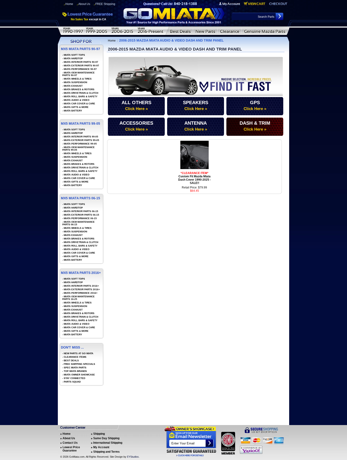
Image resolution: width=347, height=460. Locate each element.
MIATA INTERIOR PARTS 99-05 (81, 136)
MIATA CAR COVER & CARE (79, 103)
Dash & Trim (255, 126)
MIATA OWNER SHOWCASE (79, 374)
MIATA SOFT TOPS (74, 55)
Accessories (136, 126)
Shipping (99, 433)
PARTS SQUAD (72, 381)
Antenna (195, 126)
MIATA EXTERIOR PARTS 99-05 (81, 140)
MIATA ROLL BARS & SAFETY (80, 96)
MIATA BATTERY (73, 110)
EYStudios (133, 456)
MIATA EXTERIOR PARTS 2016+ (82, 289)
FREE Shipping (105, 4)
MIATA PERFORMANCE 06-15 (80, 218)
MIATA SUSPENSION (75, 82)
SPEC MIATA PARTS (75, 367)
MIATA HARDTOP (73, 58)
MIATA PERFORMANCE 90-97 (80, 69)
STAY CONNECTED (74, 378)
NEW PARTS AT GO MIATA (78, 353)
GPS (255, 105)
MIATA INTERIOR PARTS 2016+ (81, 286)
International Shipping (107, 442)
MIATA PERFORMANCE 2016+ (80, 293)
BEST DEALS (71, 360)
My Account (101, 447)
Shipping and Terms (106, 451)
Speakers (195, 105)
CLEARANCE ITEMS (75, 357)
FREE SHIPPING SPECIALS (79, 364)
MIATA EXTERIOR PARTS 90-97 (81, 65)
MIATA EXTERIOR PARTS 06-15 (81, 214)
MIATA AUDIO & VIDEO (76, 100)
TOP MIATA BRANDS (75, 371)
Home (69, 4)
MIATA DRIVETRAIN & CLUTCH (81, 93)
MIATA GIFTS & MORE (76, 107)
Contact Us (70, 442)
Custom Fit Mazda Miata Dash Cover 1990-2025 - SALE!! (194, 178)
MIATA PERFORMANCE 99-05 (80, 143)
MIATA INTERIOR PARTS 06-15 (81, 211)
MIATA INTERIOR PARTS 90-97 (81, 62)
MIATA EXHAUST (73, 86)
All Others (136, 105)
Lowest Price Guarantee (71, 449)
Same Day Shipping (106, 438)
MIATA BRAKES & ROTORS (79, 89)
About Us (84, 4)
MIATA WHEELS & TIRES (78, 78)
